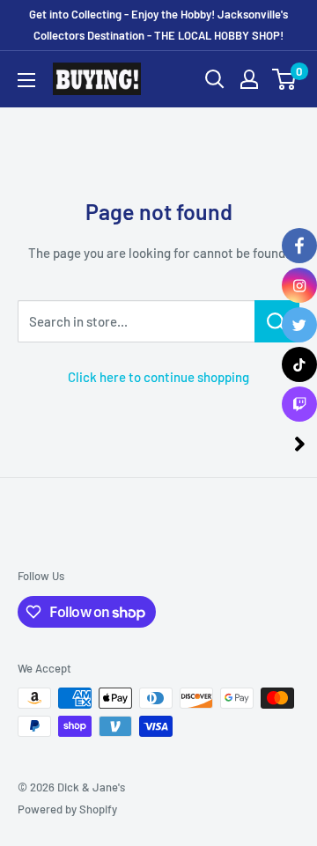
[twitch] (299, 404)
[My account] (249, 79)
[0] (285, 79)
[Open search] (215, 79)
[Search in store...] (276, 321)
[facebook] (299, 245)
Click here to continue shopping (158, 377)
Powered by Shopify (67, 809)
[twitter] (299, 324)
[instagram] (299, 285)
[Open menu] (26, 80)
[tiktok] (299, 364)
